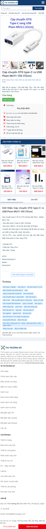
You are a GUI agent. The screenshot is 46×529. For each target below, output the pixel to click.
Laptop (3, 471)
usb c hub (6, 300)
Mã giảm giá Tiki (7, 413)
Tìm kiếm (38, 8)
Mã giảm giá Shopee (9, 423)
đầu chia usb (22, 320)
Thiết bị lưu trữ (7, 461)
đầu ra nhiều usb (20, 328)
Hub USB (41, 13)
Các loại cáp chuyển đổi (29, 13)
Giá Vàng (35, 521)
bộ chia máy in (28, 310)
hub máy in (21, 287)
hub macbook (28, 293)
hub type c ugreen (9, 287)
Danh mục (5, 392)
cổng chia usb (8, 328)
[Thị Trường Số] (11, 347)
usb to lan (18, 307)
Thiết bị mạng (6, 440)
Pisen (12, 80)
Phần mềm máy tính (8, 455)
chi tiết (34, 200)
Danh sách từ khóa (8, 407)
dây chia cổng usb (30, 307)
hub (26, 290)
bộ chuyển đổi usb (9, 320)
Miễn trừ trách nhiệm (9, 387)
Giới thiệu (11, 200)
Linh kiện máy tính (8, 476)
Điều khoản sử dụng (9, 382)
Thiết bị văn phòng (8, 486)
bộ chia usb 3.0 (8, 310)
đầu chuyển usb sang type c (13, 290)
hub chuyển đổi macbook (12, 303)
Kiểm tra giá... (8, 100)
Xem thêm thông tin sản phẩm (23, 275)
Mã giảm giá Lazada (9, 418)
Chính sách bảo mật (9, 376)
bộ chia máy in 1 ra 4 (34, 287)
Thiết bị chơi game (8, 450)
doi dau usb (27, 313)
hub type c (38, 303)
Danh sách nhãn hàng (9, 397)
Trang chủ (4, 13)
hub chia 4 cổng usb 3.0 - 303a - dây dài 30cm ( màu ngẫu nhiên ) (22, 324)
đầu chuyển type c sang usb (22, 300)
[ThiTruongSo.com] (13, 3)
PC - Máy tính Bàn (8, 466)
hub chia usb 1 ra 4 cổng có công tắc (16, 316)
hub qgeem (7, 313)
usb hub (18, 310)
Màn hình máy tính (8, 445)
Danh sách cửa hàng (9, 402)
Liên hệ (3, 428)
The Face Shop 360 (24, 521)
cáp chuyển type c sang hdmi (13, 297)
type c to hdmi (28, 303)
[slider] (6, 65)
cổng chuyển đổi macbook (12, 293)
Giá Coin (3, 523)
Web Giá (42, 521)
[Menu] (43, 2)
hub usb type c (31, 297)
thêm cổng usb (8, 307)
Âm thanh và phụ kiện (9, 481)
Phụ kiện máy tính (14, 13)
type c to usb (38, 300)
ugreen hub (17, 313)
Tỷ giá (14, 521)
